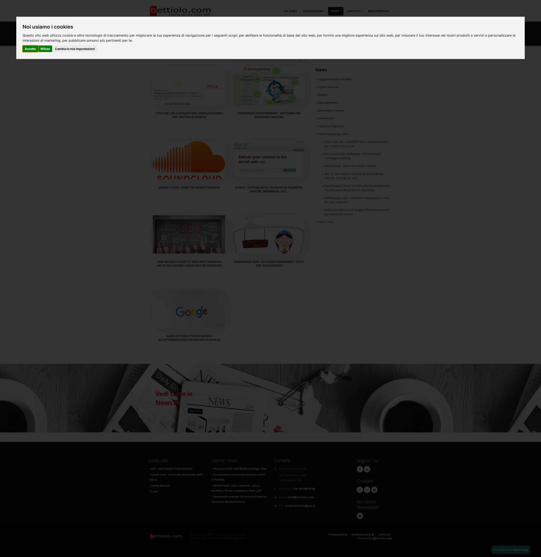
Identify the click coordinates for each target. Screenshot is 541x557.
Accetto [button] (30, 49)
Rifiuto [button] (45, 49)
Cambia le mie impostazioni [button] (75, 49)
